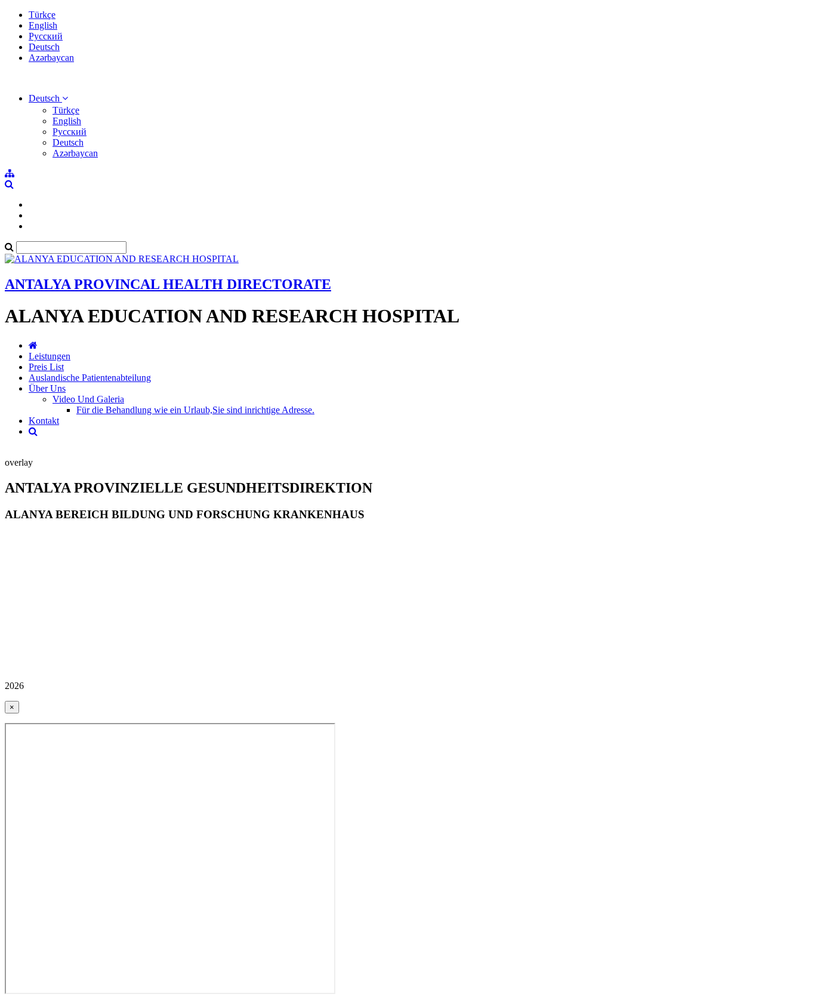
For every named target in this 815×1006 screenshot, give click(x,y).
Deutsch (44, 47)
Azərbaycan (51, 58)
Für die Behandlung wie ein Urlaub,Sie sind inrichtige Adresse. (195, 410)
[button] (48, 98)
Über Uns (47, 388)
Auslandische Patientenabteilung (90, 378)
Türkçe (42, 15)
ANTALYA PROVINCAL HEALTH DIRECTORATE (168, 284)
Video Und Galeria (88, 399)
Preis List (46, 367)
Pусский (46, 36)
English (43, 25)
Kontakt (44, 421)
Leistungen (49, 356)
